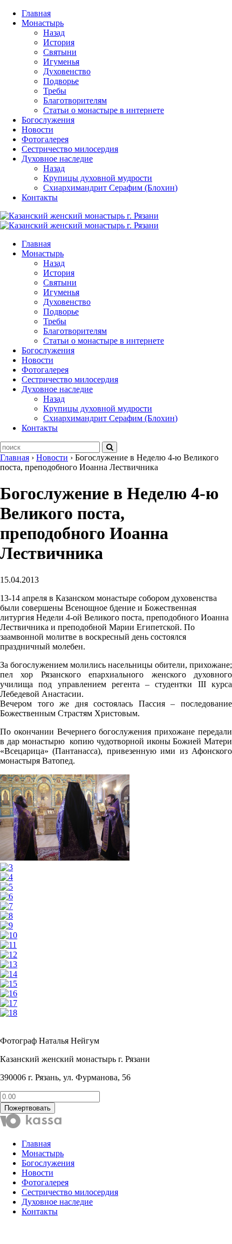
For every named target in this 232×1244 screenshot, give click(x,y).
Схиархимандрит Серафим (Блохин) (110, 187)
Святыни (60, 52)
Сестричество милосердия (70, 148)
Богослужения (48, 119)
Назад (54, 32)
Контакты (40, 197)
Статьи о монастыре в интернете (103, 110)
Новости (37, 129)
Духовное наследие (57, 158)
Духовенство (67, 71)
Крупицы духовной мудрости (97, 178)
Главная (36, 13)
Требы (54, 90)
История (58, 42)
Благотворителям (75, 100)
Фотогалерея (45, 139)
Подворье (61, 81)
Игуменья (61, 61)
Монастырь (43, 22)
